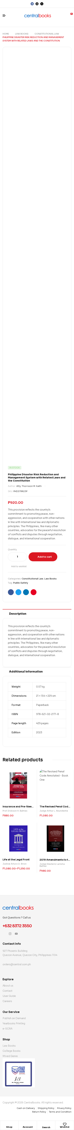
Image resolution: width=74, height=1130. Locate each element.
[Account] (27, 1124)
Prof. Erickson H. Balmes (15, 810)
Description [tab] (17, 614)
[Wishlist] (64, 1124)
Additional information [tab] (26, 671)
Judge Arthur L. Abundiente (54, 810)
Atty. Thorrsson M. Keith (29, 486)
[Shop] (9, 1124)
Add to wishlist (19, 566)
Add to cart (45, 556)
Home (6, 33)
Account (28, 1127)
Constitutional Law (47, 33)
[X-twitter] (41, 3)
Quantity (12, 549)
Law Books (21, 33)
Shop (9, 1127)
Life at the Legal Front (16, 859)
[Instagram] (37, 3)
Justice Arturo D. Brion (15, 863)
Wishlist (65, 1127)
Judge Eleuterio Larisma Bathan (52, 865)
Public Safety (20, 582)
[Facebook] (32, 3)
